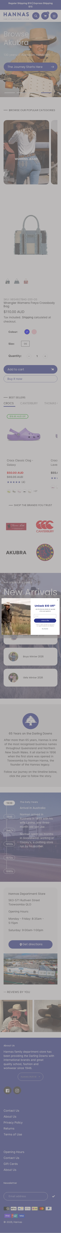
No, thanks (45, 629)
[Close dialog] (57, 600)
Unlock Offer (45, 620)
